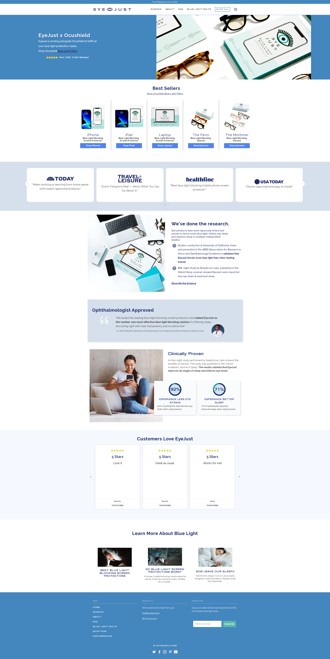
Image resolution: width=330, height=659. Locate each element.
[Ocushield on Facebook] (159, 653)
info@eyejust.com (151, 613)
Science (156, 9)
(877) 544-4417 (149, 618)
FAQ (180, 9)
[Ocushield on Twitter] (154, 653)
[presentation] (27, 183)
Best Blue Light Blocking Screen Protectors (115, 573)
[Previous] (91, 477)
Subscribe (229, 624)
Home (96, 607)
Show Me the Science (183, 283)
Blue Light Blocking (93, 138)
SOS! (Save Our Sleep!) (215, 572)
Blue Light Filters (67, 51)
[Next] (239, 477)
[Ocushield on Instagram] (165, 653)
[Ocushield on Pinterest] (170, 653)
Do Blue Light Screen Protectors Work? (165, 571)
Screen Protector (93, 140)
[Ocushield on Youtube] (176, 653)
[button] (161, 205)
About (169, 9)
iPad (129, 135)
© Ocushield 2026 (165, 646)
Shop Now (99, 631)
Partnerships (102, 636)
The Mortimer (237, 135)
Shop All (222, 9)
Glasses (201, 140)
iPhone (93, 135)
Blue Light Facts (199, 9)
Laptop (165, 135)
